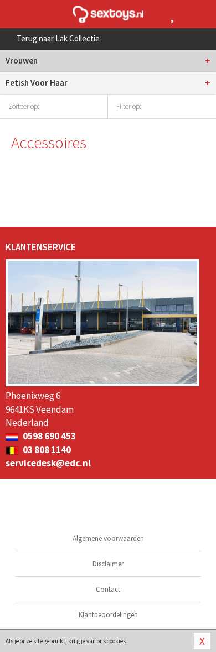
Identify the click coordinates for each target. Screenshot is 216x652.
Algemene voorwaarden (108, 538)
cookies (116, 641)
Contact (108, 589)
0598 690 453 (48, 436)
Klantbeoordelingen (108, 614)
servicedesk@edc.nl (48, 463)
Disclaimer (108, 564)
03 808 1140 (46, 450)
